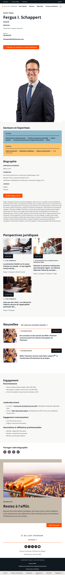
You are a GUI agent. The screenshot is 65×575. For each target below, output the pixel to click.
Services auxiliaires (52, 6)
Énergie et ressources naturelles (38, 138)
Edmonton (6, 25)
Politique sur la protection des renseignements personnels (32, 566)
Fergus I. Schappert (9, 272)
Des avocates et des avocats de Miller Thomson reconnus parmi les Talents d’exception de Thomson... (38, 338)
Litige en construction (43, 151)
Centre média (15, 1)
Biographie (29, 573)
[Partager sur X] (13, 452)
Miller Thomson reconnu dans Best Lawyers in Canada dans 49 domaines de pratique (39, 357)
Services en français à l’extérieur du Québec (33, 551)
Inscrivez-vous (54, 525)
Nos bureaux (31, 539)
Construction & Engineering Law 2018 (25, 406)
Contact (5, 573)
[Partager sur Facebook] (4, 452)
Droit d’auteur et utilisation (32, 569)
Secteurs (31, 6)
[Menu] (60, 6)
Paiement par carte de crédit (32, 554)
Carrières (5, 1)
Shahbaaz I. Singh (51, 274)
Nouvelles (49, 573)
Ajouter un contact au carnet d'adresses (22, 47)
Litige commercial (11, 151)
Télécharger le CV (13, 196)
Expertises (40, 6)
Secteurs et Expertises (17, 573)
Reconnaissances (26, 331)
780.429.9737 (7, 35)
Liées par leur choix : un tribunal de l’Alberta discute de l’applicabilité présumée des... (17, 304)
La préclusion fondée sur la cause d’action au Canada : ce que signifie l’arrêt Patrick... (17, 266)
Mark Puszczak (20, 272)
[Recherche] (29, 1)
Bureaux (25, 1)
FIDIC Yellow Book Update (20, 411)
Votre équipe (23, 6)
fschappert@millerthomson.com (13, 39)
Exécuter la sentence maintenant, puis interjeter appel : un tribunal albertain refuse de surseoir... (46, 268)
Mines (48, 140)
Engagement (58, 573)
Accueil (5, 13)
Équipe (11, 13)
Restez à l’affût (32, 563)
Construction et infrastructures (16, 138)
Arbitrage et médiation (26, 151)
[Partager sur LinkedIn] (9, 452)
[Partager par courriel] (18, 452)
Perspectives (39, 573)
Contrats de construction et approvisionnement (28, 140)
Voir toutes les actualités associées (33, 325)
